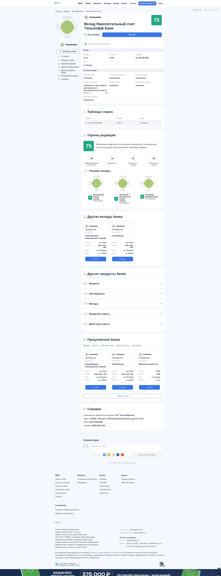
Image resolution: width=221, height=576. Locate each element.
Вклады (86, 345)
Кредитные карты (122, 345)
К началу (65, 56)
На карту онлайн (61, 486)
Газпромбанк (104, 486)
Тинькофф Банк (105, 489)
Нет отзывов (93, 35)
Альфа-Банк (104, 493)
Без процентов (60, 493)
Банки (102, 475)
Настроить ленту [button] (212, 10)
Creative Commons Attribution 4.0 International (107, 552)
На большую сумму (62, 489)
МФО (57, 475)
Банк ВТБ (102, 482)
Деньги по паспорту (62, 482)
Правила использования (64, 513)
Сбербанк (103, 479)
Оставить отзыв (69, 51)
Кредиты (95, 345)
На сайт (132, 35)
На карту (58, 496)
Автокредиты (136, 345)
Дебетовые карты (107, 345)
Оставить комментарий (146, 455)
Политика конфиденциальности (67, 510)
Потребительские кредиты (87, 479)
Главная (58, 11)
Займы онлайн (60, 479)
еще (106, 92)
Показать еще (123, 396)
